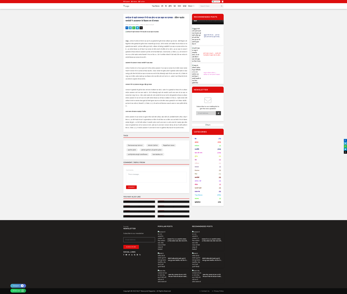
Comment (131, 187)
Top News (155, 6)
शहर (175, 6)
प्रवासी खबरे (198, 188)
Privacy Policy (219, 291)
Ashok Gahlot (153, 145)
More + (191, 6)
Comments (129, 170)
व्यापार (179, 6)
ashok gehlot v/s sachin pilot (151, 150)
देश (166, 6)
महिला (196, 184)
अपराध (196, 142)
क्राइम (184, 6)
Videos (134, 1)
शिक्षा (196, 174)
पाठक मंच (197, 191)
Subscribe (131, 247)
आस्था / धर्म (198, 181)
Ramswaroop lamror (135, 145)
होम (162, 6)
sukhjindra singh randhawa (137, 154)
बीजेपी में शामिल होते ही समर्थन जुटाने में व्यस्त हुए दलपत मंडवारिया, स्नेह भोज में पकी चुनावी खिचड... (178, 260)
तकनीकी (197, 177)
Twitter (142, 1)
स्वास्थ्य (197, 198)
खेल (196, 160)
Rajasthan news (168, 145)
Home (197, 170)
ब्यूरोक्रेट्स (197, 202)
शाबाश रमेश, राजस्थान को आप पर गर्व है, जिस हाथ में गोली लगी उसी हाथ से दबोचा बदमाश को (177, 276)
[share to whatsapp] (133, 27)
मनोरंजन (197, 146)
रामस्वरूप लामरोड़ (135, 24)
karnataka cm (158, 154)
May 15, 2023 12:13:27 (147, 24)
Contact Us (205, 291)
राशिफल (197, 163)
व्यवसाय (197, 167)
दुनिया (170, 6)
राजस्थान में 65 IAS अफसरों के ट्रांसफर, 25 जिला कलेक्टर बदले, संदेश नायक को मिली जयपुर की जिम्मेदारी (177, 241)
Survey (125, 226)
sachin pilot (132, 150)
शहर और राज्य (198, 153)
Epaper (127, 1)
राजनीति (197, 149)
